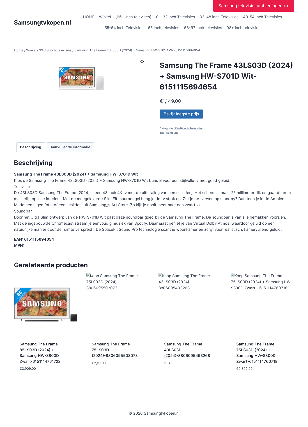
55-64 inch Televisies (124, 27)
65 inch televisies (163, 27)
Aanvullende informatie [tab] (70, 147)
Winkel (105, 17)
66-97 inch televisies (203, 27)
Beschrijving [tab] (30, 147)
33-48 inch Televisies (219, 17)
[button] (142, 62)
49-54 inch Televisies (262, 17)
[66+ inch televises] (133, 17)
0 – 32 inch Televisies (175, 17)
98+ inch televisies (243, 27)
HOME (88, 17)
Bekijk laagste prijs (181, 114)
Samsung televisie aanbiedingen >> (253, 5)
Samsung (172, 132)
